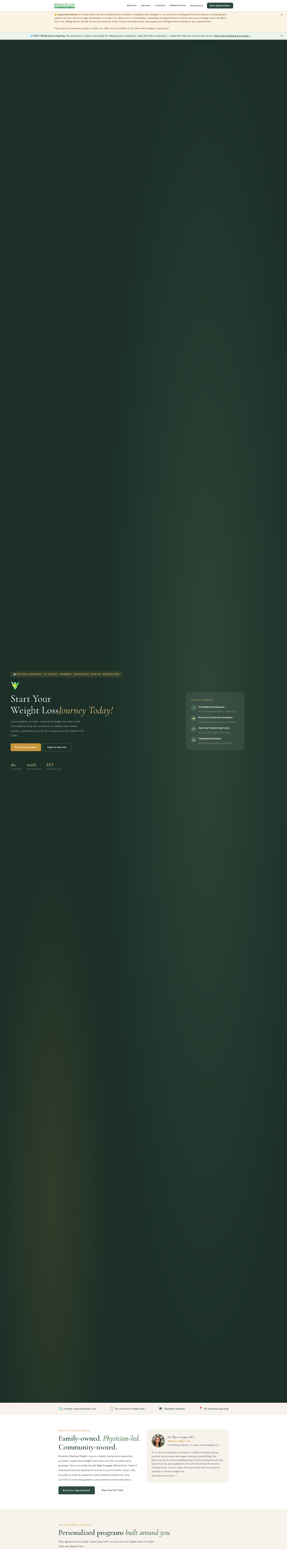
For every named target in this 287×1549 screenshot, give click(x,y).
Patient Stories (178, 5)
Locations (160, 5)
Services (145, 5)
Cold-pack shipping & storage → (232, 35)
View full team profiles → (165, 1475)
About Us (132, 5)
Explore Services (57, 747)
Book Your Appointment (77, 1490)
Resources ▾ (196, 5)
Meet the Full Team (112, 1490)
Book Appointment (220, 5)
